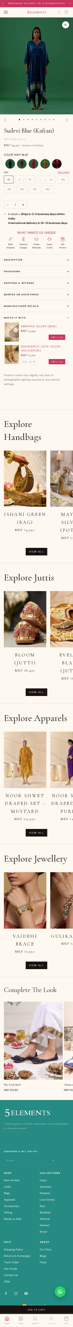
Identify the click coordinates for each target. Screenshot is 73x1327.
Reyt (42, 1206)
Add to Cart (57, 337)
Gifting (8, 1212)
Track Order (11, 1262)
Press (43, 1262)
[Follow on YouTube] (26, 1293)
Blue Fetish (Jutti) (12, 1084)
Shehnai (45, 1219)
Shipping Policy (13, 1249)
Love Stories (47, 1199)
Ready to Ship (12, 1219)
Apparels (9, 1199)
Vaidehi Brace (25, 940)
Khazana (45, 1193)
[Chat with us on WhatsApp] (60, 1291)
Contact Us (11, 1275)
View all (36, 551)
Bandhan (45, 1212)
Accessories (11, 1206)
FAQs (7, 1281)
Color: (16, 154)
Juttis (7, 1186)
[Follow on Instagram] (16, 1293)
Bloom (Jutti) (25, 659)
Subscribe (53, 1160)
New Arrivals (11, 1180)
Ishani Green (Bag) (25, 518)
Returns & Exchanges (17, 1256)
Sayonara (45, 1186)
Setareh (44, 1225)
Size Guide (10, 1268)
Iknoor (43, 1231)
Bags (7, 1193)
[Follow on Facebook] (6, 1293)
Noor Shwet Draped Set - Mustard (25, 803)
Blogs (43, 1256)
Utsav (43, 1180)
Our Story (46, 1249)
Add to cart (36, 1309)
